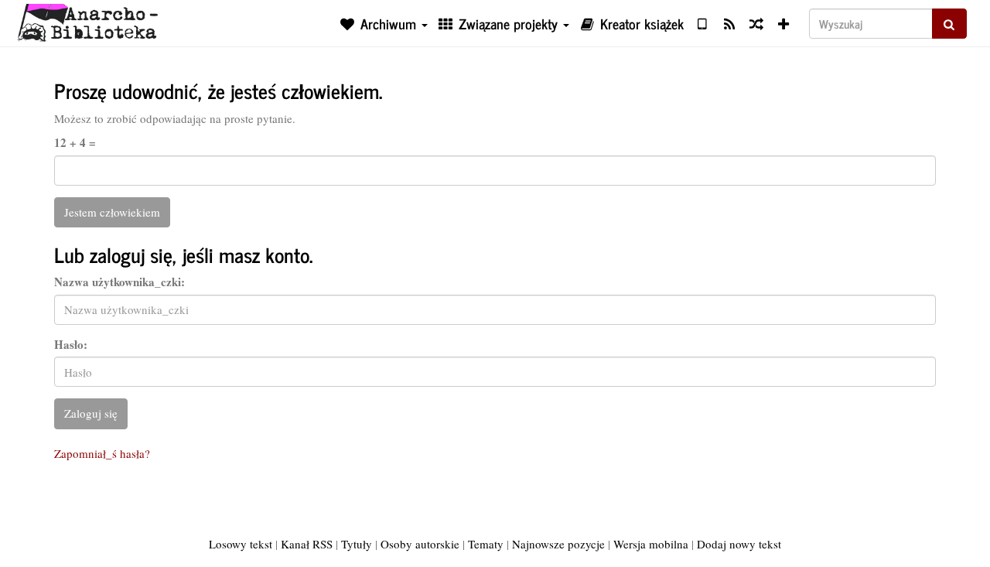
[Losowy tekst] (756, 23)
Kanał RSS (307, 544)
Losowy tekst (240, 544)
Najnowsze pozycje (558, 544)
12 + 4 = (75, 143)
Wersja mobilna (650, 544)
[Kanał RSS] (728, 23)
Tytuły (356, 544)
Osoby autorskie (420, 544)
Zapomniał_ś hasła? (102, 453)
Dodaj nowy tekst (739, 544)
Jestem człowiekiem (112, 212)
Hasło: (70, 344)
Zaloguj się (91, 413)
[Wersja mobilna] (701, 23)
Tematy (486, 544)
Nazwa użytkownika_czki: (119, 282)
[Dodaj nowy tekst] (783, 23)
